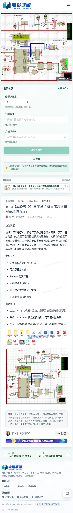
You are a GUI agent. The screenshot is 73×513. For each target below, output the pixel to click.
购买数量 (12, 97)
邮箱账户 (12, 114)
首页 (23, 201)
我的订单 (32, 486)
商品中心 (7, 486)
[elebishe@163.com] (67, 493)
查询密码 (12, 131)
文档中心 (20, 486)
